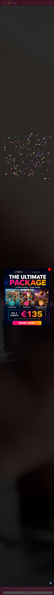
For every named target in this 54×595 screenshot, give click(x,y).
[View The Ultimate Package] (27, 297)
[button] (50, 583)
